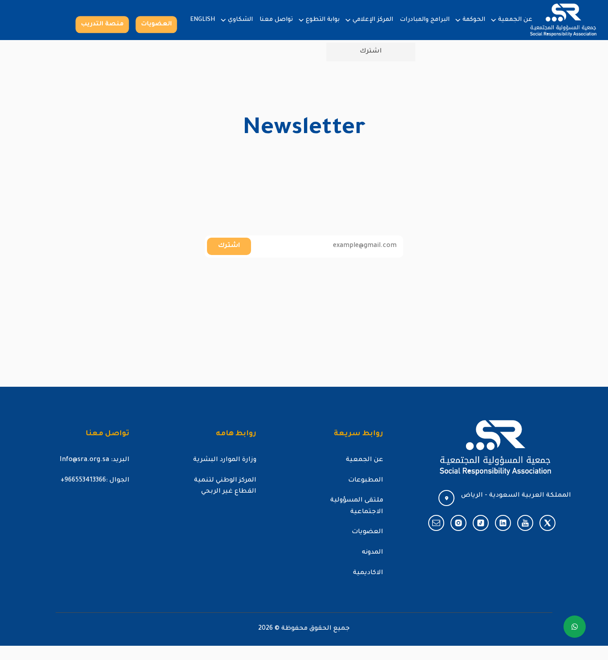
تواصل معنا (276, 19)
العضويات (156, 24)
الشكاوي (240, 19)
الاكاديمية (368, 573)
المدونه (372, 552)
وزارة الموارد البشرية (224, 460)
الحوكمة (473, 19)
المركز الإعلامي (373, 19)
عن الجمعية (515, 19)
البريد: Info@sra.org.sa (95, 460)
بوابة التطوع (323, 19)
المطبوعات (365, 480)
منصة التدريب (102, 24)
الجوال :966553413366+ (95, 480)
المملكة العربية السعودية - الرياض (516, 495)
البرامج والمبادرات (425, 19)
